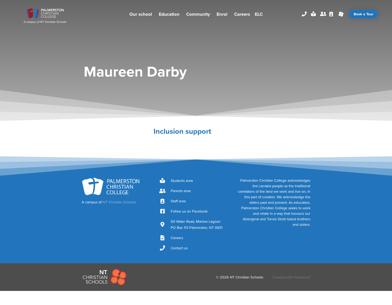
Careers (242, 14)
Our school (140, 14)
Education (169, 14)
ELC (259, 14)
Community (198, 14)
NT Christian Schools (53, 22)
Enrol (222, 14)
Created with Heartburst (291, 277)
